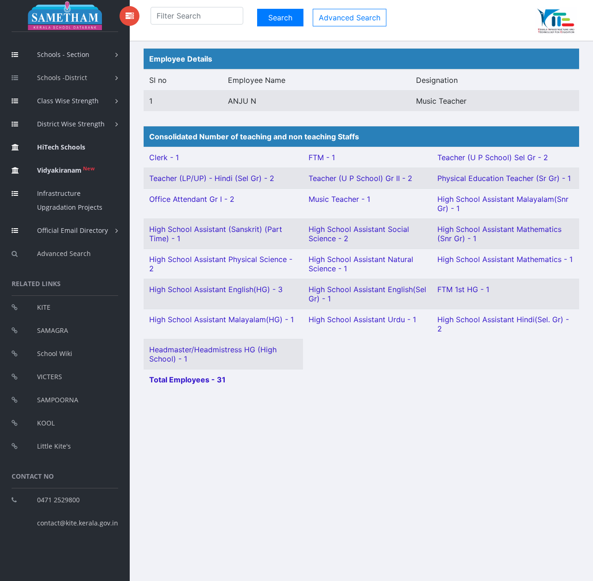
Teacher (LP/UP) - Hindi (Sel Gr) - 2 (211, 178)
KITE (43, 307)
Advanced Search (64, 253)
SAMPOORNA (57, 399)
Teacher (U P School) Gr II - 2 (360, 178)
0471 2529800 (58, 499)
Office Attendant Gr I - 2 (191, 199)
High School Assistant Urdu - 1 (362, 319)
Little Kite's (54, 446)
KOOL (46, 423)
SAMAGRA (52, 330)
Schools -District (62, 77)
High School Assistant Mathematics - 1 (505, 259)
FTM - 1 (322, 157)
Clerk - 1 (164, 157)
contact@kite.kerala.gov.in (77, 523)
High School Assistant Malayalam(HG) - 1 (221, 319)
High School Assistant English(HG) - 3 (216, 289)
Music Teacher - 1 (339, 199)
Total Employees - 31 (187, 379)
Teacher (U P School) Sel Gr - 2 (492, 157)
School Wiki (54, 353)
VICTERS (49, 376)
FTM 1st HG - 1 (463, 289)
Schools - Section (63, 54)
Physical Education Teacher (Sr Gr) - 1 (504, 178)
